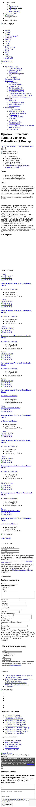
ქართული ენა (10, 47)
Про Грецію (13, 77)
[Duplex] (9, 589)
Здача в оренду (14, 115)
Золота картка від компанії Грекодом (21, 125)
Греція (3, 146)
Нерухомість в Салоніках (13, 717)
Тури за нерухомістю (16, 116)
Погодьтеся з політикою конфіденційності (14, 799)
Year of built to (5, 620)
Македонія (9, 146)
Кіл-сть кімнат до (7, 616)
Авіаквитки (13, 120)
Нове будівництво (26, 634)
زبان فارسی (9, 49)
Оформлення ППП (15, 70)
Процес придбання (15, 68)
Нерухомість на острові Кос (14, 733)
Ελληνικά (8, 32)
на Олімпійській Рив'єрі (9, 289)
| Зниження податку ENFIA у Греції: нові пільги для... (18, 680)
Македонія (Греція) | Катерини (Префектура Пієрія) (17, 166)
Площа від (4, 606)
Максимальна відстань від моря (11, 622)
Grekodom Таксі (14, 124)
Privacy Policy (29, 561)
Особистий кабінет (11, 749)
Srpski (7, 52)
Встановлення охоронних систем (20, 93)
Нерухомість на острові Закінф (15, 724)
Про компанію (14, 6)
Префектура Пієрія (19, 146)
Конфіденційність (11, 746)
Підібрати (4, 640)
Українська (8, 56)
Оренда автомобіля (15, 122)
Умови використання (12, 748)
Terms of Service (5, 562)
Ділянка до (4, 628)
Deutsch (7, 41)
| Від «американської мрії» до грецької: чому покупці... (18, 676)
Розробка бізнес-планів (16, 102)
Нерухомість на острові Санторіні (16, 731)
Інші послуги (9, 107)
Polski (7, 51)
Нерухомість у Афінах (12, 715)
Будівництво (9, 81)
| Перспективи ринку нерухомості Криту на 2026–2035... (17, 683)
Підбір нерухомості (15, 109)
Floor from (4, 610)
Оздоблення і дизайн (16, 88)
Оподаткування (14, 106)
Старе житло (22, 636)
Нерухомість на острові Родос (15, 722)
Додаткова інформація (16, 74)
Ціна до (3, 604)
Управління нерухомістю (17, 113)
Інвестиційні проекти (16, 104)
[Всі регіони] (12, 652)
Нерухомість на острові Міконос (16, 729)
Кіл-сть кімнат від (7, 614)
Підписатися (7, 659)
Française (8, 45)
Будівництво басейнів (16, 91)
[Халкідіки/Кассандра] (12, 654)
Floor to (3, 612)
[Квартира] (9, 587)
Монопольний (16, 638)
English (7, 30)
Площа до (4, 608)
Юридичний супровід (16, 111)
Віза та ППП (13, 72)
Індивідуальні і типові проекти (19, 97)
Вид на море (12, 630)
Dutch (7, 43)
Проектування (14, 86)
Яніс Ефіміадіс (6, 538)
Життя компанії (14, 11)
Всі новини (9, 686)
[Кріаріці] (12, 657)
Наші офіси (12, 9)
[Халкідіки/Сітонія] (12, 656)
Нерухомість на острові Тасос (15, 726)
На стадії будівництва (8, 636)
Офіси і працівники (15, 8)
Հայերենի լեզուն (11, 36)
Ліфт (4, 630)
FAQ (10, 75)
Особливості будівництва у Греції (20, 95)
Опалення (16, 632)
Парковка (22, 630)
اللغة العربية (9, 58)
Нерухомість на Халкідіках (14, 719)
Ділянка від (5, 626)
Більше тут (30, 764)
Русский (7, 34)
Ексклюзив (12, 118)
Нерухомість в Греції (12, 66)
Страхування (13, 129)
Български (8, 38)
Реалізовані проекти (15, 84)
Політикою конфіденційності (22, 570)
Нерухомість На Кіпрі (12, 79)
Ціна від (3, 601)
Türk (6, 54)
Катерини (29, 146)
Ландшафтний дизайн (16, 90)
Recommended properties (13, 741)
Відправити (5, 572)
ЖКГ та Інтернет (14, 127)
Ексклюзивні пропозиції (13, 744)
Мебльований (5, 632)
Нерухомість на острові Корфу (15, 720)
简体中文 (8, 39)
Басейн (24, 632)
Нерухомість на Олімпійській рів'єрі (17, 728)
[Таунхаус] (9, 591)
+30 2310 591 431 (10, 13)
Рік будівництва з (7, 618)
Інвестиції (8, 99)
